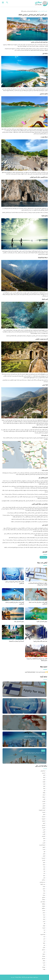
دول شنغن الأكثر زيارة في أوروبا (40, 641)
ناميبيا (44, 963)
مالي (44, 945)
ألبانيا (44, 775)
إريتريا (44, 788)
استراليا (44, 797)
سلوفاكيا (43, 904)
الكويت (44, 834)
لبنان (44, 939)
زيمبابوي (43, 897)
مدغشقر (43, 950)
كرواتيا (44, 926)
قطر (44, 923)
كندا (44, 930)
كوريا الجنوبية (42, 934)
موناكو (44, 961)
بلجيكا (44, 865)
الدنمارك (43, 817)
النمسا (44, 849)
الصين (44, 830)
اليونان (44, 856)
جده (44, 717)
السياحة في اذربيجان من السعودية (16, 641)
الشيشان (43, 825)
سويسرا (43, 910)
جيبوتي (44, 889)
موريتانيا (43, 956)
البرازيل (44, 806)
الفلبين (44, 832)
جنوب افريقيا (43, 884)
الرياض (43, 734)
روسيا (44, 893)
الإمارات (43, 684)
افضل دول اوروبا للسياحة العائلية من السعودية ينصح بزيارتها (37, 660)
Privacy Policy (18, 977)
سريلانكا (43, 899)
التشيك (43, 812)
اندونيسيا (43, 858)
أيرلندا (44, 784)
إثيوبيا (44, 786)
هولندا (44, 969)
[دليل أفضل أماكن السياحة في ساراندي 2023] (24, 29)
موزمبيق (43, 958)
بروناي (44, 862)
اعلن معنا (12, 977)
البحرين (44, 804)
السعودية (43, 700)
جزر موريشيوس (42, 882)
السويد (44, 823)
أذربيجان (43, 773)
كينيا (44, 937)
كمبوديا (44, 928)
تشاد (44, 873)
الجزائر (44, 814)
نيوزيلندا (43, 967)
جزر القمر (43, 880)
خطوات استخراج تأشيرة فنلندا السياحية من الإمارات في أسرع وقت (37, 584)
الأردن (44, 799)
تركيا (44, 871)
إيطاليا (44, 793)
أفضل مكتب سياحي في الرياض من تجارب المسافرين (14, 603)
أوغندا (44, 780)
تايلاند (44, 869)
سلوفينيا (43, 906)
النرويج (44, 847)
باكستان (43, 860)
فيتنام (44, 919)
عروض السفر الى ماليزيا (42, 621)
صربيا (44, 915)
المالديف (43, 836)
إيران (44, 790)
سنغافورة (43, 908)
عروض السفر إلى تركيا (19, 621)
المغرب (43, 843)
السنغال (43, 821)
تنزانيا (44, 875)
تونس (44, 878)
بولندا (44, 867)
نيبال (44, 965)
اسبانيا (44, 795)
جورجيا (44, 886)
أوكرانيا (44, 782)
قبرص (44, 921)
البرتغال (43, 808)
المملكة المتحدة (42, 845)
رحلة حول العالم (43, 557)
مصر (44, 952)
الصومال (43, 827)
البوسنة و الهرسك (42, 810)
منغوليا (44, 954)
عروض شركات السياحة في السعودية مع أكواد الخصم (35, 753)
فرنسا (44, 917)
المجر (44, 841)
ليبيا (44, 941)
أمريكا (44, 777)
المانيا (44, 838)
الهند (44, 851)
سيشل (44, 913)
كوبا (44, 932)
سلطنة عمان (43, 902)
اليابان (44, 854)
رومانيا (44, 895)
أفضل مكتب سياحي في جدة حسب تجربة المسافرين (38, 603)
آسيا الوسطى (43, 771)
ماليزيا (44, 947)
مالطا (44, 943)
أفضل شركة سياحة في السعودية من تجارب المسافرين (14, 582)
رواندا (44, 891)
